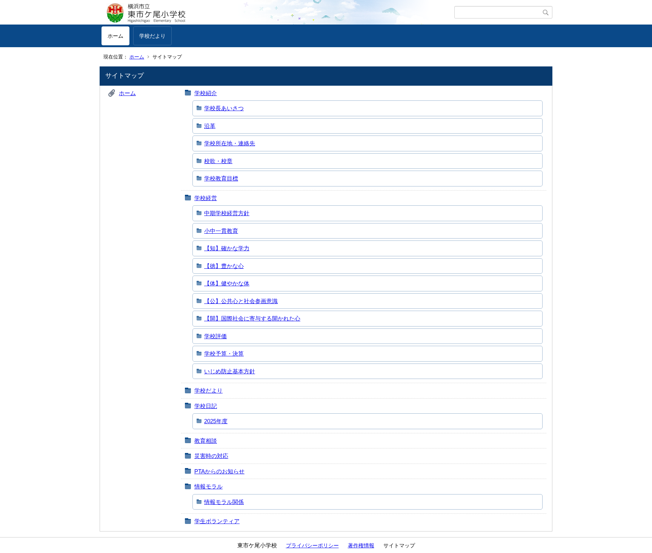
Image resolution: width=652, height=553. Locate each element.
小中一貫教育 (221, 231)
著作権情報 (361, 545)
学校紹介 (205, 93)
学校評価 (215, 336)
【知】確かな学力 (226, 248)
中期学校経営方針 (226, 213)
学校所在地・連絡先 (229, 143)
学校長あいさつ (224, 108)
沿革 (209, 126)
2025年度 (216, 421)
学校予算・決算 (224, 353)
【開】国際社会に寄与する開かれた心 (252, 318)
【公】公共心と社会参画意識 (241, 301)
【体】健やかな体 (226, 283)
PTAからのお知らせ (219, 471)
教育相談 (205, 440)
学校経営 (205, 198)
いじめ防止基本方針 (229, 371)
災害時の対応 (211, 456)
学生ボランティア (217, 521)
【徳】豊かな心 (224, 266)
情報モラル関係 (224, 502)
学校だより (152, 36)
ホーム (115, 36)
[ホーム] (277, 12)
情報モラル (208, 486)
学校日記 (205, 406)
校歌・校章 (218, 161)
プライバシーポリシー (312, 545)
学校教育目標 (221, 178)
